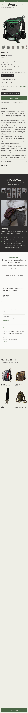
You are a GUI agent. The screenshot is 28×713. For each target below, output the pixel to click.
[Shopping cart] (25, 4)
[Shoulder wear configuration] (14, 195)
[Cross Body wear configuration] (14, 190)
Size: (9, 86)
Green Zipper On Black (7, 75)
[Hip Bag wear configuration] (9, 190)
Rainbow (18, 75)
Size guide (23, 86)
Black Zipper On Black (7, 72)
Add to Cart (14, 98)
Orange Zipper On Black (8, 82)
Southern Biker (7, 298)
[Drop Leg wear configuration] (3, 190)
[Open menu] (2, 4)
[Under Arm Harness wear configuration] (24, 190)
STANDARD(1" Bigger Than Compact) (10, 93)
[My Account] (22, 4)
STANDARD (7, 7)
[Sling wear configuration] (19, 195)
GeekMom (6, 320)
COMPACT (4, 89)
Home (2, 7)
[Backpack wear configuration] (19, 190)
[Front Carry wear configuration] (9, 195)
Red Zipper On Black (20, 72)
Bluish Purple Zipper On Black (9, 79)
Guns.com (6, 341)
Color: (6, 69)
